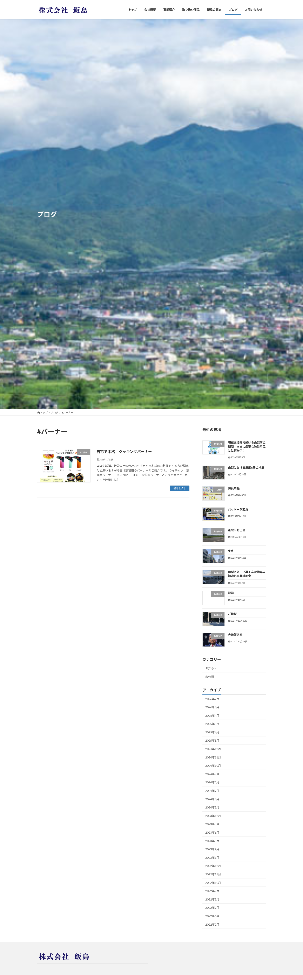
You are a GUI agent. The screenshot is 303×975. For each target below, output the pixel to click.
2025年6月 (212, 732)
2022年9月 (212, 891)
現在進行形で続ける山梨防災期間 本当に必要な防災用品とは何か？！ (246, 446)
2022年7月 (212, 908)
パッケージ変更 (238, 509)
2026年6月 (212, 707)
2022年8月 (212, 899)
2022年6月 (212, 916)
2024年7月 (212, 790)
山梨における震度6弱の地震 (246, 467)
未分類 (209, 676)
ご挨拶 (232, 614)
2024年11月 (213, 757)
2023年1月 (212, 857)
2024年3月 (212, 807)
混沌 (231, 593)
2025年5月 (212, 740)
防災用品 (234, 488)
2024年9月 (212, 774)
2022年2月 (212, 924)
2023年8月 (212, 824)
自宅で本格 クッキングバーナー (124, 451)
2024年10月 (213, 766)
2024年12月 (213, 749)
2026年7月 (212, 699)
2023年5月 (212, 841)
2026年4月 (212, 715)
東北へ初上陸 (236, 530)
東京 (231, 551)
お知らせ (211, 668)
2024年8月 (212, 782)
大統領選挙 (235, 634)
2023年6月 (212, 832)
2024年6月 (212, 799)
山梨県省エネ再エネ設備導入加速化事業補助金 (246, 574)
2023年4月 (212, 849)
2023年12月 (213, 816)
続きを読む (180, 488)
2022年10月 (213, 882)
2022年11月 (213, 874)
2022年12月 (213, 866)
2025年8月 (212, 724)
